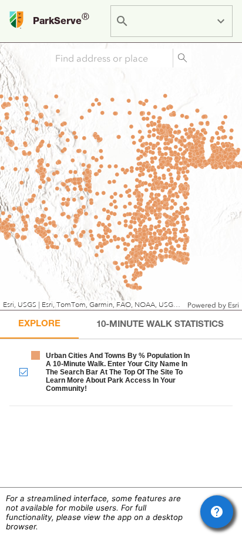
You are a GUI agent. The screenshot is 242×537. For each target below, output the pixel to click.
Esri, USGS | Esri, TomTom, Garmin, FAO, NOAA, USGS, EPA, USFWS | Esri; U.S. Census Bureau (93, 304)
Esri (233, 305)
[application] (121, 176)
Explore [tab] (39, 324)
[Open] (221, 21)
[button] (121, 372)
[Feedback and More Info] (216, 511)
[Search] (182, 58)
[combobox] (173, 21)
